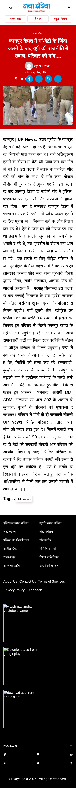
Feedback (34, 590)
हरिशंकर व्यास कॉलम (15, 523)
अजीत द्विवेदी (10, 548)
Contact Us (27, 581)
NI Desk (42, 66)
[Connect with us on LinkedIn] (38, 763)
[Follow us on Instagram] (38, 755)
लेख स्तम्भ (9, 531)
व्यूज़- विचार (60, 18)
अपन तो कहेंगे (11, 565)
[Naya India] (36, 11)
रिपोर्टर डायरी (47, 548)
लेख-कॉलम (46, 531)
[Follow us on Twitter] (4, 763)
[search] (11, 8)
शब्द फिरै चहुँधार (49, 565)
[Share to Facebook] (29, 79)
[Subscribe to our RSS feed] (71, 763)
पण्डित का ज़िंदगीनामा (16, 540)
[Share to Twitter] (39, 79)
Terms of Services (51, 581)
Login (69, 7)
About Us (10, 581)
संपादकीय (45, 540)
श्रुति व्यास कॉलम (50, 523)
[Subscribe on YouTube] (71, 755)
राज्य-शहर (15, 18)
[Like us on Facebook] (4, 755)
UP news (24, 499)
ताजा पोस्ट (38, 33)
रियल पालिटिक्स (49, 557)
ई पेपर (38, 18)
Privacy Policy (14, 590)
